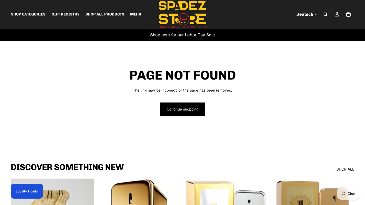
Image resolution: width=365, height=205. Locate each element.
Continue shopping (183, 109)
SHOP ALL (345, 169)
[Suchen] (325, 14)
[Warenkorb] (348, 14)
